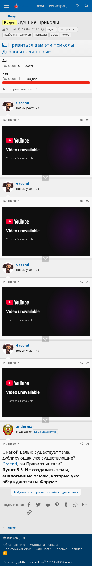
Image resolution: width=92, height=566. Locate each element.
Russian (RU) (15, 538)
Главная (76, 549)
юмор (65, 35)
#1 (88, 120)
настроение (67, 29)
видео (51, 29)
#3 (88, 282)
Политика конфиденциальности (27, 549)
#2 (88, 201)
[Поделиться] (81, 120)
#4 (88, 363)
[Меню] (6, 6)
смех (54, 35)
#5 (88, 444)
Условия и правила (44, 544)
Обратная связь (14, 544)
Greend (11, 29)
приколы (41, 35)
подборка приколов (17, 35)
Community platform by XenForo (40, 562)
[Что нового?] (77, 5)
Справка (61, 549)
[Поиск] (86, 5)
